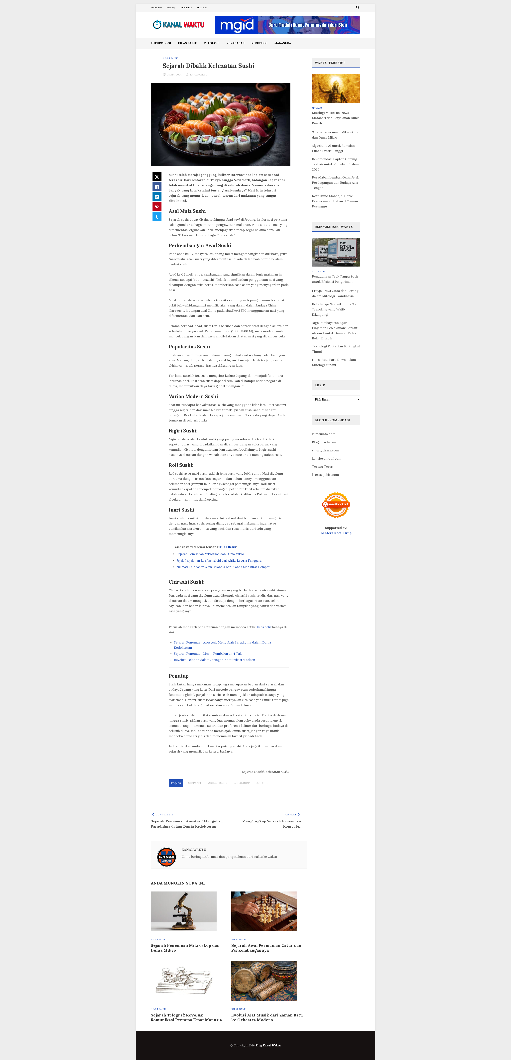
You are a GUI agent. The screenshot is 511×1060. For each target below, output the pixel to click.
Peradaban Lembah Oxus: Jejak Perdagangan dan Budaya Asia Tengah (335, 182)
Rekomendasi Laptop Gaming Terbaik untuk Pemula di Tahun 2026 (335, 164)
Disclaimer (186, 7)
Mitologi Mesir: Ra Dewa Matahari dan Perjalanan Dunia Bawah (335, 118)
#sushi (262, 783)
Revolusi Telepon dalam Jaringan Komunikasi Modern (214, 660)
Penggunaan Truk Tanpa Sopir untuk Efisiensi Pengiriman (335, 279)
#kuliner (242, 783)
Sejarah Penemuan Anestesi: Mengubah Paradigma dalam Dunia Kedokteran (187, 824)
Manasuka (282, 43)
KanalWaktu (198, 74)
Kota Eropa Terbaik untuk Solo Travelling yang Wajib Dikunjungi (335, 309)
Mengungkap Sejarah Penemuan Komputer (271, 824)
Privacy (170, 7)
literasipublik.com (325, 475)
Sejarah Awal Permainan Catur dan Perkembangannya (266, 948)
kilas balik (264, 627)
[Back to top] (500, 1049)
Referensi (259, 43)
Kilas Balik (187, 43)
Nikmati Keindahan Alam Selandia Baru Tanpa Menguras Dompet (223, 567)
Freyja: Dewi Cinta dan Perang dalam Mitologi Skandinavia (335, 293)
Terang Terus (322, 466)
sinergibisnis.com (325, 450)
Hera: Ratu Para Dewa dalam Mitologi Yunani (334, 362)
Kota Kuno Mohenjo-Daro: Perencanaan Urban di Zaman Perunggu (335, 201)
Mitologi (212, 43)
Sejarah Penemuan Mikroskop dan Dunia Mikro (210, 554)
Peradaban (236, 43)
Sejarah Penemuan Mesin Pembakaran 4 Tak (208, 653)
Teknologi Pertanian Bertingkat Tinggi (336, 348)
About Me (156, 7)
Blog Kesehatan (324, 442)
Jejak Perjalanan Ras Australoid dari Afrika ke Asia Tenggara (219, 560)
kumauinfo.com (324, 434)
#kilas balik (218, 783)
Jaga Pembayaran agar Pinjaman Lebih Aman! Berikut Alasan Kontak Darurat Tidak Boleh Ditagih (335, 330)
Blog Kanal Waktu (268, 1045)
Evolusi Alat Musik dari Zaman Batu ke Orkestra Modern (267, 1017)
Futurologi (161, 43)
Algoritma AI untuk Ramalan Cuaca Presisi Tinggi (333, 148)
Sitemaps (202, 7)
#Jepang (194, 783)
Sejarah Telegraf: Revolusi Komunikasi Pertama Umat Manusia (186, 1017)
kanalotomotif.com (326, 458)
